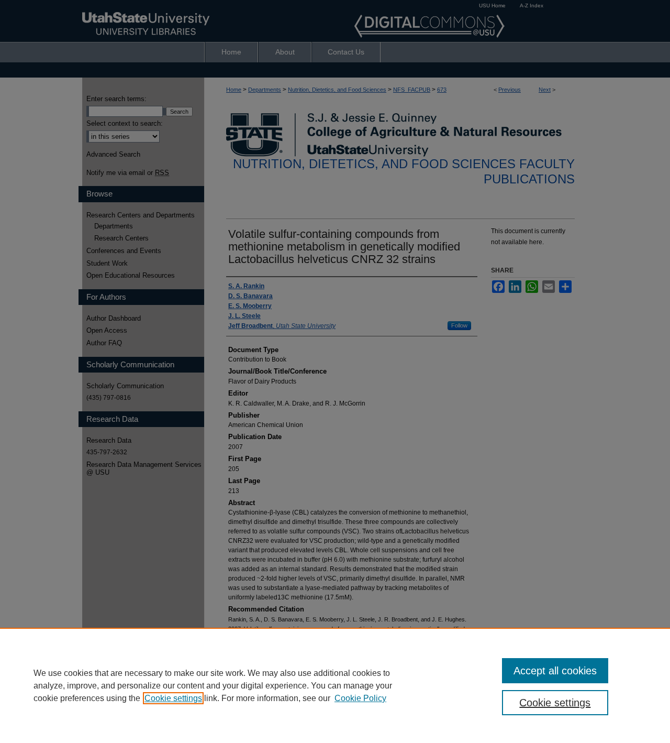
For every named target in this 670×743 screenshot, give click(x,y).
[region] (335, 685)
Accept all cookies (555, 670)
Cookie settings (173, 698)
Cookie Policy (360, 698)
